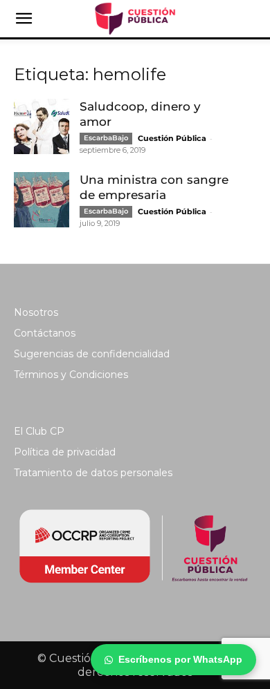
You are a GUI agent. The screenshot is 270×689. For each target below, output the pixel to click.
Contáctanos (44, 333)
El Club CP (39, 431)
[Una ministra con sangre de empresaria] (41, 199)
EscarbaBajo (106, 137)
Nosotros (36, 312)
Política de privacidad (65, 452)
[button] (23, 18)
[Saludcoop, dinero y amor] (41, 126)
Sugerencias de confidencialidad (92, 354)
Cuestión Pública (172, 138)
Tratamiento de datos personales (93, 472)
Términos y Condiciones (71, 374)
